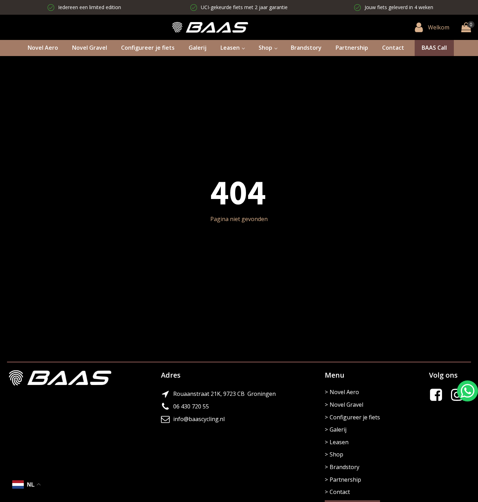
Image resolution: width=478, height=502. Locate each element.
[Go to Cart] (466, 27)
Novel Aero (43, 47)
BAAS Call (434, 47)
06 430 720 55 (191, 406)
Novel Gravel (89, 47)
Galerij (197, 47)
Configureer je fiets (148, 47)
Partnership (352, 47)
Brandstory (306, 47)
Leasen (230, 47)
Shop (265, 47)
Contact (393, 47)
